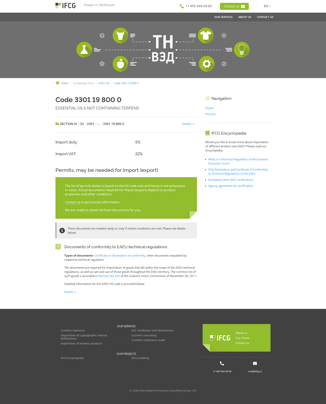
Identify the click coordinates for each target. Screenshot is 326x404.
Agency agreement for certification (230, 186)
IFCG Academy (140, 358)
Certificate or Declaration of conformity (120, 255)
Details (186, 124)
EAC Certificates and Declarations (152, 330)
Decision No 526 (109, 276)
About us (241, 333)
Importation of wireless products (81, 343)
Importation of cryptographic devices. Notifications (84, 337)
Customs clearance (73, 330)
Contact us (232, 6)
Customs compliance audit (148, 340)
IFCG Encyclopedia (72, 358)
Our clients (243, 338)
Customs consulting (143, 335)
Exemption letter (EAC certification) (230, 179)
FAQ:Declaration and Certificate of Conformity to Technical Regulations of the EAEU (238, 171)
